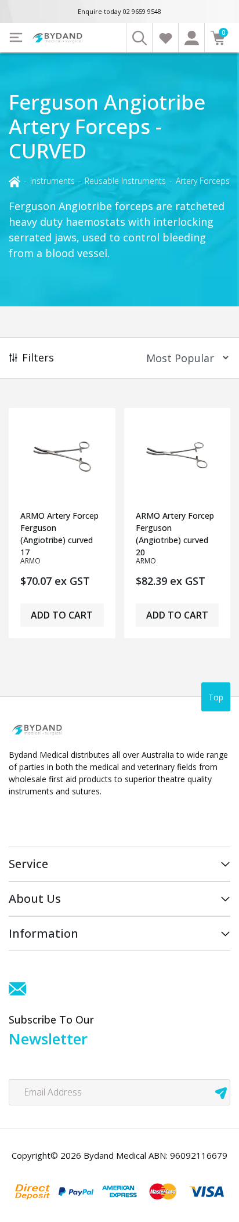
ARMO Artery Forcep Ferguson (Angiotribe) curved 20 (175, 533)
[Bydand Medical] (58, 38)
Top (215, 697)
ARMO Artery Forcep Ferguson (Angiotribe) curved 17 (59, 533)
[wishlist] (165, 37)
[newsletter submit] (221, 1092)
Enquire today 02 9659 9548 (119, 11)
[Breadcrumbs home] (14, 180)
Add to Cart (62, 615)
